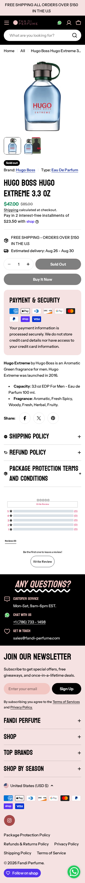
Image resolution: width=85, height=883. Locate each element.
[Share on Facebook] (24, 418)
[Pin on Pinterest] (53, 418)
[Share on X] (39, 418)
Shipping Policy (17, 853)
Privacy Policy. (21, 707)
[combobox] (42, 35)
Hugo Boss (25, 170)
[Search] (74, 35)
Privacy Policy (66, 844)
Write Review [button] (42, 504)
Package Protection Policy (27, 835)
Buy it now (42, 279)
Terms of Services (66, 702)
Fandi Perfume (30, 862)
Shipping (11, 210)
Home (9, 50)
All (22, 50)
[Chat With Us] (59, 23)
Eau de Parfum (64, 170)
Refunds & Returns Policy (26, 844)
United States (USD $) (29, 785)
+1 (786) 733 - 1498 (29, 622)
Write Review (42, 561)
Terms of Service (51, 853)
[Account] (69, 23)
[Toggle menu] (6, 23)
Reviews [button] (10, 541)
